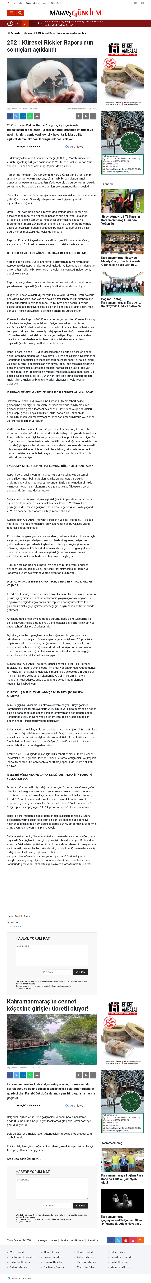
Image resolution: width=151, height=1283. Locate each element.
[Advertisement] (52, 891)
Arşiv (45, 3)
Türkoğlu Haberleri (53, 1262)
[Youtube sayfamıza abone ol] (125, 1240)
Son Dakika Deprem (54, 1267)
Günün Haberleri (33, 3)
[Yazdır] (37, 116)
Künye (54, 1240)
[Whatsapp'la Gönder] (30, 116)
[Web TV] (135, 2)
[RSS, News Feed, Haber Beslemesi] (140, 1240)
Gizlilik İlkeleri (77, 1240)
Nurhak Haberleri (119, 1262)
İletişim (64, 1240)
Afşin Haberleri (51, 1252)
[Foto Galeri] (142, 2)
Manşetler (18, 3)
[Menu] (11, 13)
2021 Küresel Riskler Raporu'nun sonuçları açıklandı (61, 33)
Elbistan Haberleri (86, 1252)
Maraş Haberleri (18, 1252)
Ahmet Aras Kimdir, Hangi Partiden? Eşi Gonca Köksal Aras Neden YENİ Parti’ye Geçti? (74, 23)
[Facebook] (10, 116)
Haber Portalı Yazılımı (22, 1278)
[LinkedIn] (23, 116)
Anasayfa (15, 33)
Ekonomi (28, 33)
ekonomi (17, 926)
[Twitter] (16, 116)
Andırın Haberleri (85, 1257)
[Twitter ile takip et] (118, 1240)
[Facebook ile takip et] (111, 1240)
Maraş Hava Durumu (121, 1267)
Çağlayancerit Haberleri (22, 1257)
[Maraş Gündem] (75, 12)
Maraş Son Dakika (86, 1267)
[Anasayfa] (8, 3)
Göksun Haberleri (119, 1252)
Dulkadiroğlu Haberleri (122, 1257)
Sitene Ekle (55, 3)
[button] (79, 116)
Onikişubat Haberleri (20, 1262)
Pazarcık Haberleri (86, 1262)
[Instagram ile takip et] (133, 1240)
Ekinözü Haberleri (52, 1257)
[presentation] (17, 23)
